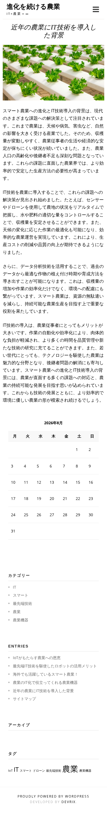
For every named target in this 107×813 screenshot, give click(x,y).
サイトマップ (24, 698)
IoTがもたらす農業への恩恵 (37, 657)
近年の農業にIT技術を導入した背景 (43, 690)
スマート (20, 595)
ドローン (39, 771)
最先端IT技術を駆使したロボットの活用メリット (55, 665)
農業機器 (20, 619)
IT (14, 587)
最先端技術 (22, 603)
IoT (10, 771)
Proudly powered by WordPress (53, 796)
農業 (17, 611)
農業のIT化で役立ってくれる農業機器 (45, 682)
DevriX (68, 802)
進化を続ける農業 (33, 6)
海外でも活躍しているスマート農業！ (45, 674)
